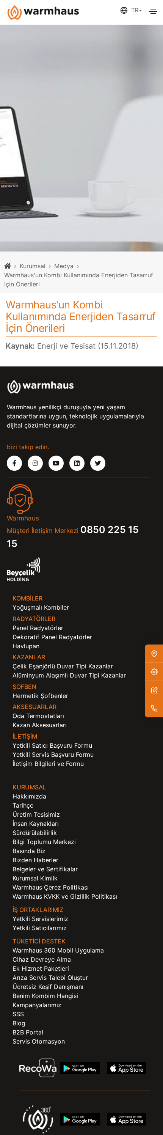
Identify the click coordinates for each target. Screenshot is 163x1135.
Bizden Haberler (35, 860)
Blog (19, 1023)
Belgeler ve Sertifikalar (45, 869)
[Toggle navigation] (153, 11)
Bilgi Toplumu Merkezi (44, 842)
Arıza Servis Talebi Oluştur (50, 977)
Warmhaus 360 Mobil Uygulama (58, 950)
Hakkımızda (29, 796)
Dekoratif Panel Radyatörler (52, 637)
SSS (18, 1014)
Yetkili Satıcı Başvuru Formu (52, 745)
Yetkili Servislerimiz (40, 919)
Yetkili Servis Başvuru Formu (53, 754)
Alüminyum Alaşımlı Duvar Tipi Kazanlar (69, 675)
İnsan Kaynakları (36, 823)
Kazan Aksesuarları (40, 725)
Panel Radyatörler (38, 628)
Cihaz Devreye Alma (42, 959)
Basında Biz (29, 851)
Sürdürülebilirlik (35, 832)
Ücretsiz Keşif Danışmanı (48, 986)
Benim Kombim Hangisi (45, 996)
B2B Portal (28, 1032)
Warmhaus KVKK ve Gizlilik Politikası (65, 896)
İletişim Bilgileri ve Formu (48, 763)
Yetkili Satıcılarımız (40, 928)
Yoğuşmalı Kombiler (41, 607)
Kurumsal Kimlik (35, 878)
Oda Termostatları (38, 716)
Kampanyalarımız (37, 1005)
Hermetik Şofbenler (40, 696)
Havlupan (26, 646)
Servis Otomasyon (39, 1041)
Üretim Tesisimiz (36, 814)
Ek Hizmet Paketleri (41, 968)
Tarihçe (23, 805)
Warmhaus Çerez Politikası (51, 887)
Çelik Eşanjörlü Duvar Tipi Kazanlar (63, 666)
